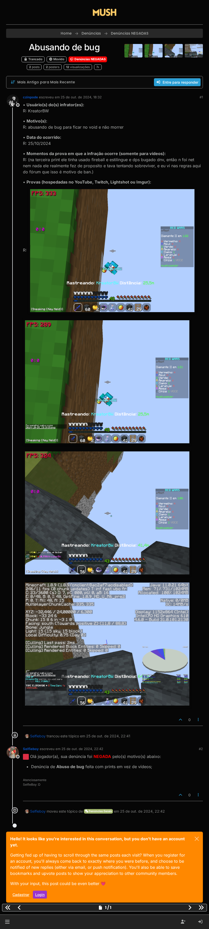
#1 (201, 97)
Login (40, 894)
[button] (7, 922)
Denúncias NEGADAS (90, 59)
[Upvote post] (180, 720)
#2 (201, 749)
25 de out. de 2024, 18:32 (81, 97)
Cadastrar (20, 894)
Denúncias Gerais (100, 811)
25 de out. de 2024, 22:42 (82, 749)
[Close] (197, 839)
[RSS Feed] (98, 67)
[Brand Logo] (104, 12)
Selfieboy (38, 736)
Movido (58, 59)
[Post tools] (198, 720)
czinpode (30, 97)
